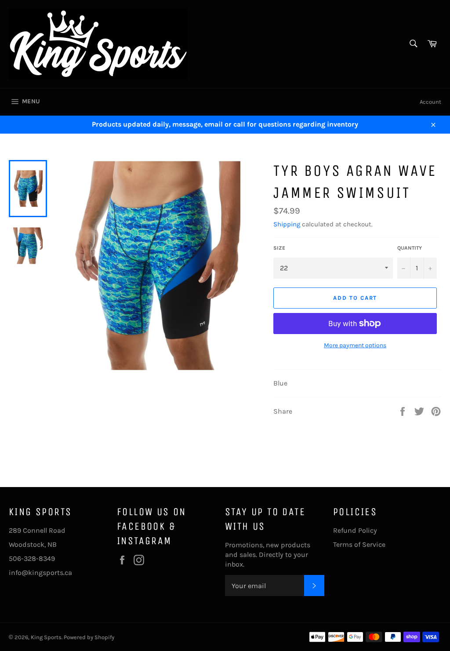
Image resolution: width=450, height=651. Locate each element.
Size (279, 248)
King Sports (46, 637)
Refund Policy (355, 530)
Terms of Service (359, 544)
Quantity (409, 248)
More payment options (355, 345)
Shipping (286, 224)
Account (430, 101)
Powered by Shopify (89, 637)
